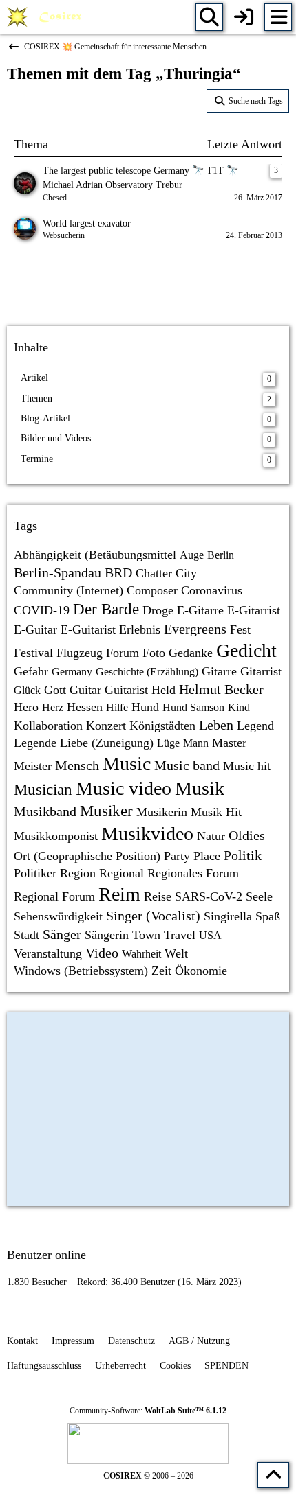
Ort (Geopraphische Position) (87, 856)
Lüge (168, 743)
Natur (211, 836)
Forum (122, 653)
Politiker (35, 873)
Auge (192, 555)
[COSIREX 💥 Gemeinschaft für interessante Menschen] (46, 17)
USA (210, 935)
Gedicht (246, 650)
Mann (196, 743)
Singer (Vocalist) (153, 915)
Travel (179, 935)
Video (101, 952)
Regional (121, 873)
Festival (33, 653)
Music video (123, 788)
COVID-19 (42, 610)
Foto (153, 653)
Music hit (247, 766)
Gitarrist (261, 671)
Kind (239, 707)
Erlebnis (139, 629)
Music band (187, 765)
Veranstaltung (48, 953)
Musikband (45, 811)
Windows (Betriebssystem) (81, 970)
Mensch (77, 765)
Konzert (106, 725)
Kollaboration (48, 725)
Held (163, 690)
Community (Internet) (68, 590)
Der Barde (106, 609)
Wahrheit (141, 954)
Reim (119, 894)
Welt (176, 953)
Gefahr (31, 671)
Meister (33, 766)
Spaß (267, 916)
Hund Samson (193, 707)
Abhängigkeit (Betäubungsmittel (95, 554)
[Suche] (209, 17)
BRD (118, 572)
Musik (199, 788)
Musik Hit (216, 812)
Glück (27, 690)
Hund (145, 707)
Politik (243, 855)
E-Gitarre (200, 610)
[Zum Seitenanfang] (273, 1475)
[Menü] (278, 17)
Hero (26, 707)
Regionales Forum (193, 873)
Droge (157, 610)
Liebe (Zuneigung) (107, 743)
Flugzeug (79, 653)
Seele (259, 896)
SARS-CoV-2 (208, 896)
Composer (152, 590)
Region (78, 873)
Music (127, 763)
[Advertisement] (148, 285)
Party (177, 856)
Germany (72, 671)
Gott (55, 690)
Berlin (220, 555)
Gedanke (191, 653)
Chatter (154, 573)
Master (229, 743)
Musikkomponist (56, 836)
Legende (35, 743)
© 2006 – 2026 (148, 1476)
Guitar (85, 690)
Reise (157, 896)
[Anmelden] (243, 17)
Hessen (85, 707)
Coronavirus (211, 590)
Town (146, 935)
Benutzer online (46, 1255)
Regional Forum (54, 896)
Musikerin (161, 812)
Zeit (161, 970)
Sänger (62, 934)
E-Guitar (35, 629)
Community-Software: (148, 1410)
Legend (255, 725)
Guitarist (126, 690)
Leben (216, 724)
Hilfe (117, 707)
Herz (52, 707)
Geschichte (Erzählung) (147, 671)
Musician (43, 789)
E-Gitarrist (253, 610)
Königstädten (162, 725)
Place (206, 856)
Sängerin (107, 935)
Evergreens (195, 628)
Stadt (26, 935)
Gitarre (219, 671)
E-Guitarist (88, 629)
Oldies (247, 835)
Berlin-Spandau (57, 572)
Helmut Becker (221, 689)
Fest (240, 629)
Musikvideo (147, 833)
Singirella (228, 916)
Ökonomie (201, 970)
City (186, 573)
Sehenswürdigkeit (58, 916)
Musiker (106, 811)
